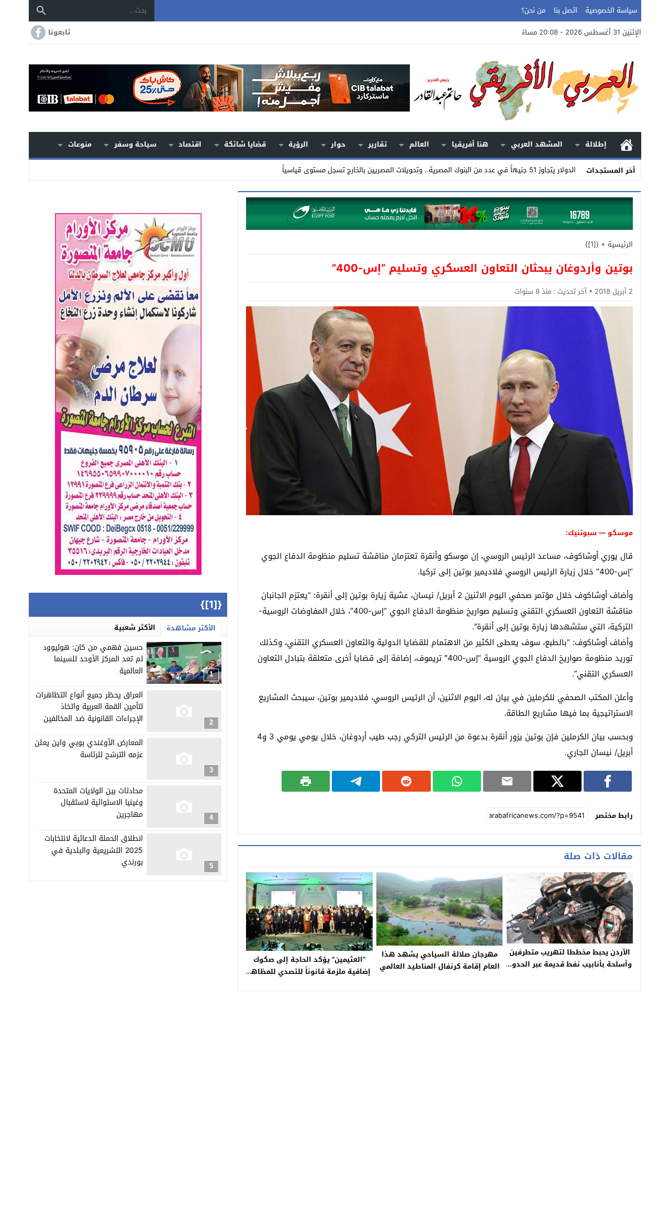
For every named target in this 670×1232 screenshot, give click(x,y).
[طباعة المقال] (305, 781)
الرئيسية (626, 145)
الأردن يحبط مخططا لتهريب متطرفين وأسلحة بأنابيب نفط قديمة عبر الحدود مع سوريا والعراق (570, 964)
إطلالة (596, 144)
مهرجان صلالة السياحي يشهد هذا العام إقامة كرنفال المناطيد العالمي (439, 960)
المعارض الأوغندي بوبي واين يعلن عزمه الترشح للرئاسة (89, 749)
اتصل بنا (565, 10)
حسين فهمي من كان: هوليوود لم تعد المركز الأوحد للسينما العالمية (93, 659)
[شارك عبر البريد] (507, 781)
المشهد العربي (537, 144)
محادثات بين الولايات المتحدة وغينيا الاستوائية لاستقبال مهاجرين (98, 803)
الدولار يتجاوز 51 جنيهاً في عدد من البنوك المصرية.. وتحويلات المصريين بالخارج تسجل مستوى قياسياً (429, 169)
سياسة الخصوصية (611, 10)
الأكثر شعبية (134, 627)
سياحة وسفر (135, 144)
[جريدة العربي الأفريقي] (525, 88)
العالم (419, 144)
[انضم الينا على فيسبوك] (37, 32)
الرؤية (298, 144)
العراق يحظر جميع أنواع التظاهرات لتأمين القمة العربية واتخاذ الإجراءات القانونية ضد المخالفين (89, 707)
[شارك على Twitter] (557, 781)
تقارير (377, 144)
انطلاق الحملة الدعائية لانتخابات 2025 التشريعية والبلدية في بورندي (93, 851)
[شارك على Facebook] (607, 781)
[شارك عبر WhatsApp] (457, 781)
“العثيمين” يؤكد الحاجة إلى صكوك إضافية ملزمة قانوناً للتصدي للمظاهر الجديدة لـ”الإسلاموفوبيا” (309, 971)
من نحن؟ (533, 10)
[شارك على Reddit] (406, 781)
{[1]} (592, 244)
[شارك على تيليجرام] (355, 781)
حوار (338, 144)
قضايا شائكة (245, 144)
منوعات (80, 144)
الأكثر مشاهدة (191, 628)
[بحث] (41, 10)
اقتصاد (190, 144)
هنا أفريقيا (470, 144)
